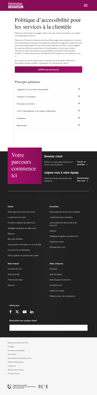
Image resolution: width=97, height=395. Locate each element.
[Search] (84, 328)
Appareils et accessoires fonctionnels (32, 89)
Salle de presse (56, 274)
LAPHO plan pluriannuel (48, 69)
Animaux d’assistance (26, 96)
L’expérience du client (17, 217)
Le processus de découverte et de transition (63, 223)
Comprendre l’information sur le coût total (24, 244)
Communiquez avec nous (83, 179)
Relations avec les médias (16, 370)
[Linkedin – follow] (32, 312)
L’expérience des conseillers (61, 217)
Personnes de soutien (26, 103)
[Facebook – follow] (11, 312)
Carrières (53, 269)
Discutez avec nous (58, 247)
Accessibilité (11, 366)
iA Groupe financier (14, 374)
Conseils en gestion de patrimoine (21, 222)
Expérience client (57, 242)
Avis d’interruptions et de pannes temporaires (36, 110)
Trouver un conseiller (81, 162)
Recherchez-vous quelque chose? (23, 320)
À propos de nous (15, 269)
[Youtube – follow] (24, 312)
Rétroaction (22, 125)
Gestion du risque (57, 290)
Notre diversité (13, 274)
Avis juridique (12, 354)
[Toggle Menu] (86, 5)
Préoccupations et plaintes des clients (23, 255)
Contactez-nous (56, 285)
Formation (21, 118)
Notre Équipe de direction (60, 280)
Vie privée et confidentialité (19, 250)
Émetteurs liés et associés (15, 362)
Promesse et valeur (15, 280)
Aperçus (11, 233)
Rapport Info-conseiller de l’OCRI (18, 343)
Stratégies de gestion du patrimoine (22, 228)
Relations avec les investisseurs (62, 296)
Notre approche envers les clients (21, 212)
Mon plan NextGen (15, 239)
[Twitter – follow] (17, 312)
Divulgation (11, 347)
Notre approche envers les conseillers (65, 212)
